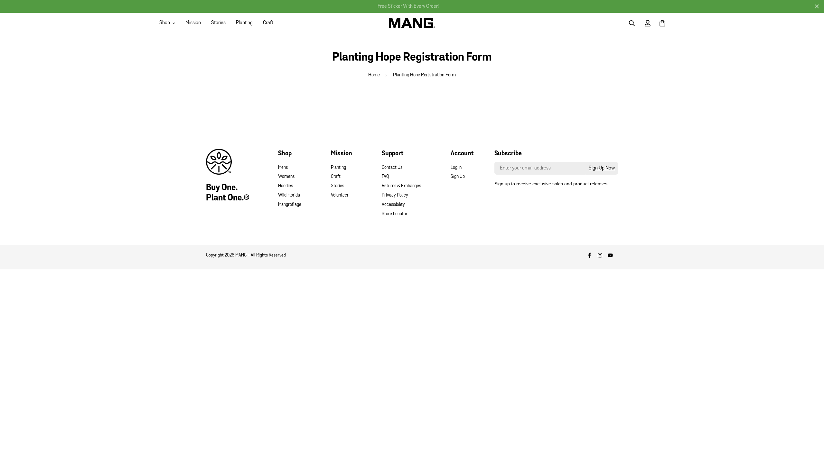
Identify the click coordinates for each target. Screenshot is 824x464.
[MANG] (412, 23)
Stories (218, 22)
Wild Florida (289, 195)
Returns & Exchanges (401, 186)
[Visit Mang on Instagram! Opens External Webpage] (600, 255)
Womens (286, 176)
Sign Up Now (602, 168)
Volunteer (340, 195)
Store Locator (394, 214)
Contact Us (392, 167)
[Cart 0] (662, 23)
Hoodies (285, 186)
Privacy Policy (395, 195)
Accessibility (393, 204)
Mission (193, 22)
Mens (283, 167)
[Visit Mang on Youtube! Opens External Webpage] (610, 255)
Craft (268, 22)
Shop (164, 22)
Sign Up (458, 176)
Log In (456, 167)
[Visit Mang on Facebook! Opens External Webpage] (590, 255)
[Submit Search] (631, 23)
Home (374, 75)
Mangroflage (289, 204)
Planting (244, 22)
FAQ (385, 176)
